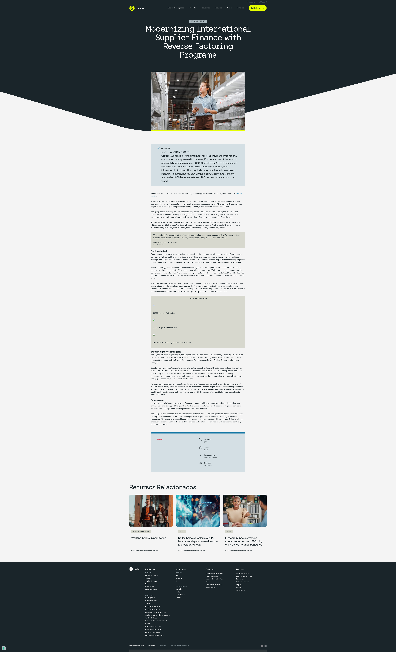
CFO (177, 575)
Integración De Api (151, 601)
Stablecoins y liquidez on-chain (155, 612)
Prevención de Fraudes (152, 609)
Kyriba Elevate (210, 588)
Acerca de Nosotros (242, 573)
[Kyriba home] (137, 8)
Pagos (147, 584)
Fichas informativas (212, 576)
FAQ (207, 582)
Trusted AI (148, 603)
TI (176, 581)
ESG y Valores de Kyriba (244, 576)
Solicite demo (257, 8)
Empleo (238, 585)
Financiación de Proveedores (154, 635)
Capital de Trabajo (151, 590)
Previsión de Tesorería (152, 606)
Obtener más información (143, 551)
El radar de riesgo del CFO (214, 573)
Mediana (178, 592)
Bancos (178, 598)
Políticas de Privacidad (136, 646)
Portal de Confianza (242, 582)
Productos (193, 8)
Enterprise (179, 589)
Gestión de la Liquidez (176, 8)
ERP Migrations (150, 598)
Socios (238, 588)
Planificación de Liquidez (153, 629)
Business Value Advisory (214, 585)
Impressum (151, 646)
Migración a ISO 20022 (153, 627)
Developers (251, 2)
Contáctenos (240, 590)
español (264, 2)
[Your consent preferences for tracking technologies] (4, 648)
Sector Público (180, 595)
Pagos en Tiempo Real (152, 632)
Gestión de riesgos (151, 581)
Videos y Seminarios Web (214, 579)
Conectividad (149, 587)
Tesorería (148, 578)
